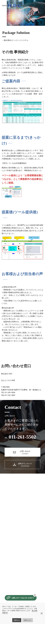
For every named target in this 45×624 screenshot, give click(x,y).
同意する (17, 620)
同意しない (27, 620)
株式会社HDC (11, 6)
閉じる (34, 595)
